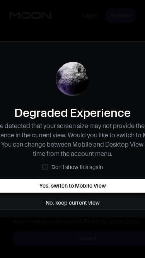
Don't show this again (77, 167)
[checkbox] (45, 167)
